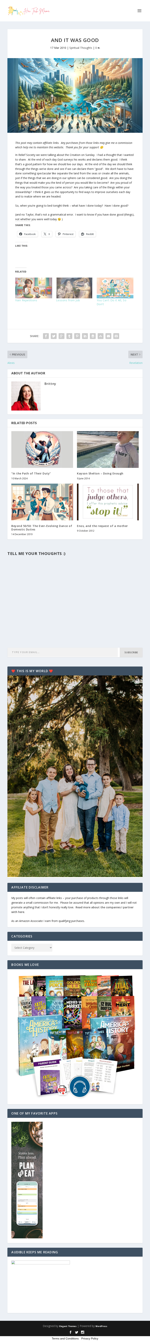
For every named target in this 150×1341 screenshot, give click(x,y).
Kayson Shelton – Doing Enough (100, 473)
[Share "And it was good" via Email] (108, 336)
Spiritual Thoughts (80, 48)
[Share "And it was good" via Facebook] (46, 336)
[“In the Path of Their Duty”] (42, 449)
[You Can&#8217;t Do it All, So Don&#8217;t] (115, 288)
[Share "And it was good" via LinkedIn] (85, 336)
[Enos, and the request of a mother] (108, 502)
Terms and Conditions (65, 1338)
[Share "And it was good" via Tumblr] (69, 336)
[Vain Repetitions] (33, 288)
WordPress (101, 1326)
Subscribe (131, 652)
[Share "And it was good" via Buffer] (93, 336)
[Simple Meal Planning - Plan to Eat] (27, 1237)
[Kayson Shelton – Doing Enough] (108, 449)
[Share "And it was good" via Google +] (61, 336)
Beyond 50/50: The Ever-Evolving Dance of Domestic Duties (41, 527)
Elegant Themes (68, 1326)
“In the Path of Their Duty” (31, 473)
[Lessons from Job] (74, 288)
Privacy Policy (89, 1338)
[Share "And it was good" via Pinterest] (77, 336)
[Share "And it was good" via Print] (116, 336)
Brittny (50, 384)
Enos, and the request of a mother (102, 526)
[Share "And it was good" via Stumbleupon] (100, 336)
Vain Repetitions (26, 300)
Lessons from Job (68, 300)
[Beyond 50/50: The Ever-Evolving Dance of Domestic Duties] (42, 502)
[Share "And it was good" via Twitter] (54, 336)
